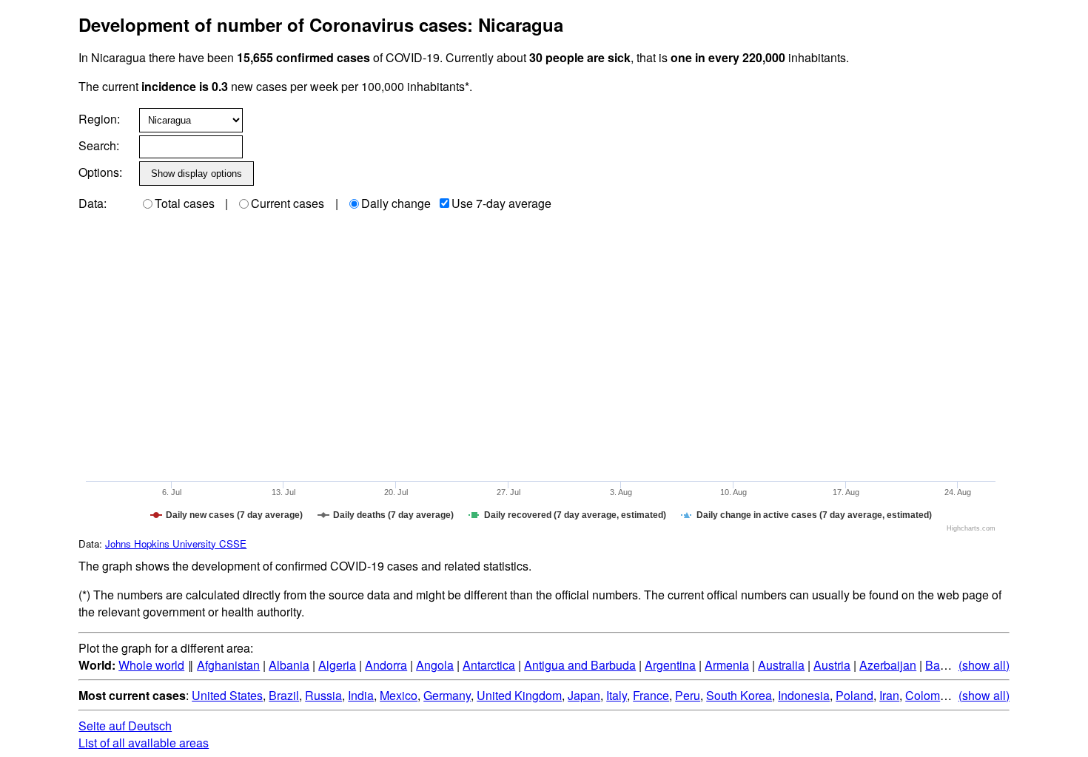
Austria (831, 664)
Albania (289, 664)
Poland (854, 695)
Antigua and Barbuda (580, 664)
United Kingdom (519, 695)
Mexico (398, 695)
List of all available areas (143, 742)
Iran (889, 695)
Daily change (396, 203)
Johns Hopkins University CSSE (175, 543)
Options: (100, 172)
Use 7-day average (501, 203)
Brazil (284, 695)
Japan (584, 695)
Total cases (185, 203)
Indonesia (804, 695)
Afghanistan (228, 664)
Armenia (727, 664)
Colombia (930, 695)
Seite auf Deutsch (125, 725)
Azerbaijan (887, 664)
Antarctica (489, 664)
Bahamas (950, 664)
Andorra (386, 664)
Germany (447, 695)
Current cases (287, 203)
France (651, 695)
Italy (616, 695)
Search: (98, 145)
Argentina (670, 664)
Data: (92, 203)
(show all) (984, 664)
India (361, 695)
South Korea (739, 695)
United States (227, 695)
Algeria (337, 664)
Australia (781, 664)
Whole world (151, 664)
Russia (323, 695)
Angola (435, 664)
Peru (687, 695)
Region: (99, 118)
